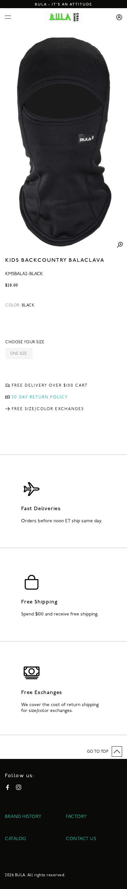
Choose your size (24, 342)
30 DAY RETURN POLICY (40, 397)
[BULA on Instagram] (18, 787)
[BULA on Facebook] (7, 787)
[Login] (117, 17)
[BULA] (63, 17)
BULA (20, 875)
